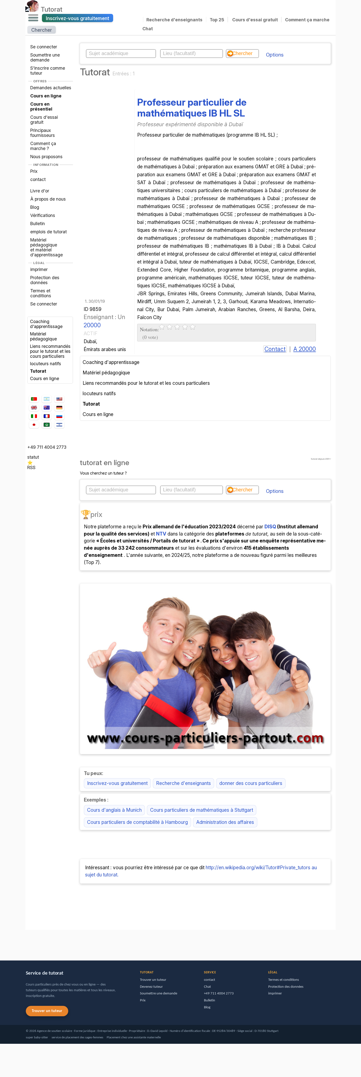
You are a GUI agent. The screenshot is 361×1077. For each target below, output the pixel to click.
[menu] (33, 18)
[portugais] (34, 398)
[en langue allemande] (59, 407)
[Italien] (34, 416)
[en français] (47, 416)
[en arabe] (47, 424)
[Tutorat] (32, 9)
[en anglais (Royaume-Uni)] (34, 407)
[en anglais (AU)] (47, 407)
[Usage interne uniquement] (26, 942)
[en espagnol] (47, 399)
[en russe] (59, 416)
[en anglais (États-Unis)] (59, 398)
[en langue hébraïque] (59, 424)
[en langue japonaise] (34, 424)
